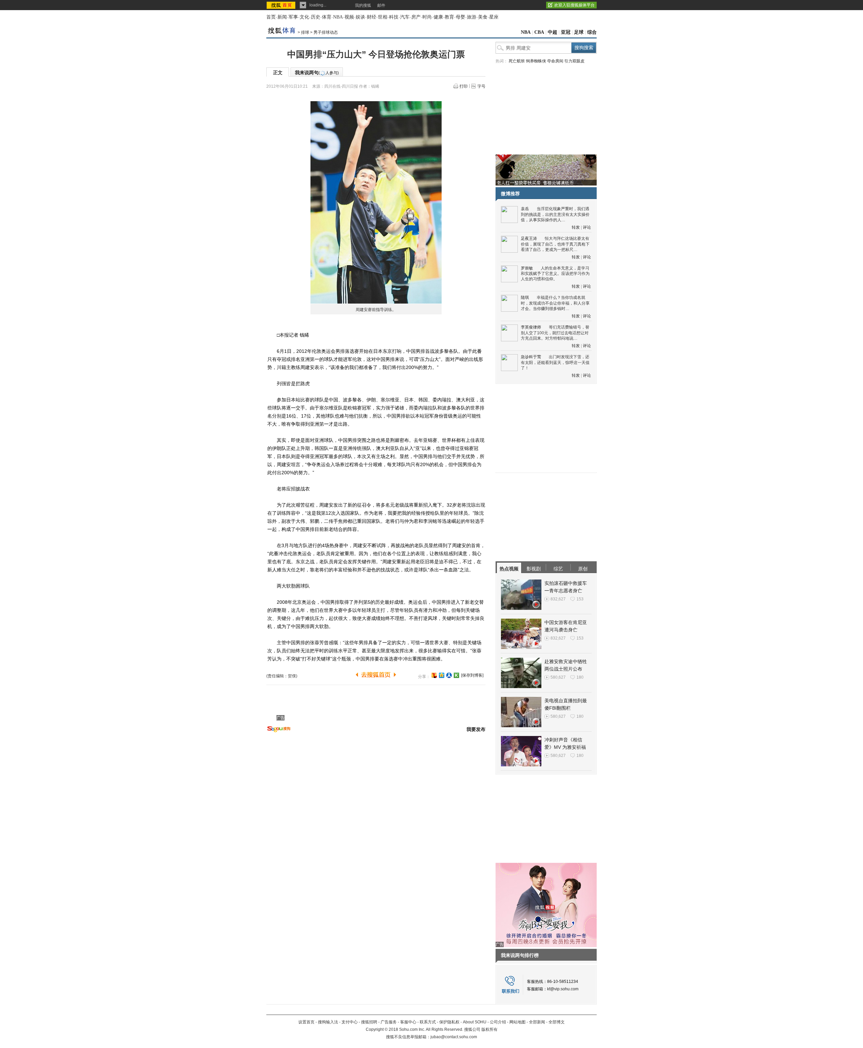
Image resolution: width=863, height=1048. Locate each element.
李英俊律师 (531, 327)
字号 (481, 86)
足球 (579, 32)
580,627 (558, 677)
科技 (393, 17)
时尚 (427, 17)
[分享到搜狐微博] (434, 675)
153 (580, 599)
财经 (371, 17)
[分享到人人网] (449, 675)
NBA (338, 17)
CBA (539, 32)
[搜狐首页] (282, 5)
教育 (449, 17)
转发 (576, 227)
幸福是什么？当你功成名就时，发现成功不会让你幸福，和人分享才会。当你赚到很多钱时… (555, 303)
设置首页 (306, 1022)
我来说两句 (317, 72)
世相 (382, 17)
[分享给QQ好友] (441, 675)
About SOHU (474, 1022)
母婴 (460, 17)
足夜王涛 (529, 238)
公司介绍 (498, 1022)
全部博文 (556, 1022)
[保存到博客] (472, 675)
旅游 (471, 17)
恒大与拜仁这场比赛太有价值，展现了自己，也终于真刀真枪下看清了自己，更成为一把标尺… (555, 244)
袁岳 (525, 208)
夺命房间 (555, 61)
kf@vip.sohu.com (562, 989)
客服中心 (408, 1022)
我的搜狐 (363, 5)
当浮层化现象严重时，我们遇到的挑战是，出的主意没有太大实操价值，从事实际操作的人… (555, 214)
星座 (494, 17)
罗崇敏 (527, 268)
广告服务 (389, 1022)
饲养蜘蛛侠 (536, 61)
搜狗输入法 (328, 1022)
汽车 (405, 17)
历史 (315, 17)
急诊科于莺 (531, 357)
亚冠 (565, 32)
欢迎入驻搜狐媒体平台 (574, 5)
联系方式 (428, 1022)
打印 (463, 86)
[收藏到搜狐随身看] (456, 675)
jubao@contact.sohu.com (453, 1037)
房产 (416, 17)
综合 (592, 32)
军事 (293, 17)
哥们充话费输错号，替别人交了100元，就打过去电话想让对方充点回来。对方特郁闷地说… (555, 333)
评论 (587, 227)
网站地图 (517, 1022)
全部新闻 (537, 1022)
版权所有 (489, 1029)
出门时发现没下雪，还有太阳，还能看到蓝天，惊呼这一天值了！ (555, 362)
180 (580, 677)
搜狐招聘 (369, 1022)
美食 (482, 17)
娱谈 (360, 17)
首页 (271, 17)
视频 (349, 17)
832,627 (558, 599)
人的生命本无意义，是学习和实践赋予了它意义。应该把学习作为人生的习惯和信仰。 (555, 274)
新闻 (282, 17)
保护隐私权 (449, 1022)
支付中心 (349, 1022)
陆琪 (525, 297)
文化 (304, 17)
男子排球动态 (326, 32)
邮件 (381, 5)
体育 (326, 17)
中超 (552, 32)
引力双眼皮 (574, 61)
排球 (305, 32)
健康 (438, 17)
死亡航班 (517, 61)
